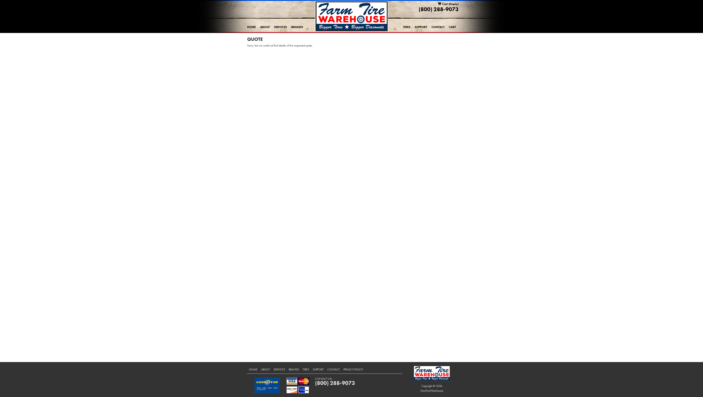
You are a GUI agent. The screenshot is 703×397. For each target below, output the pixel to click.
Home (251, 27)
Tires (406, 27)
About (265, 27)
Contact (438, 27)
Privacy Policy (353, 369)
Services (280, 27)
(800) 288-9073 (439, 9)
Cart (452, 27)
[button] (267, 385)
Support (421, 27)
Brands (297, 27)
